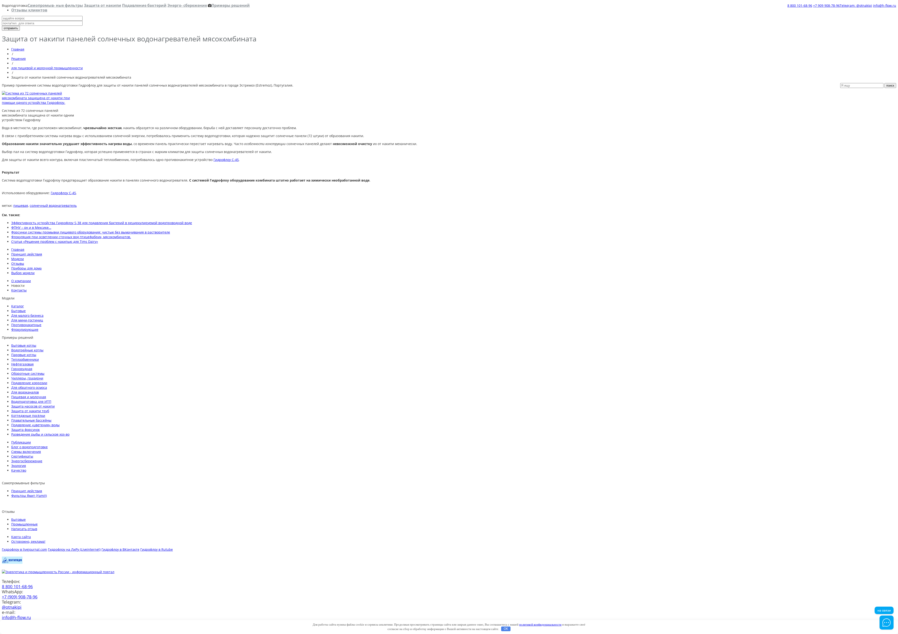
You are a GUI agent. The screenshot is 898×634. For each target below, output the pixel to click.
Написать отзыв (24, 529)
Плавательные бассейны (31, 420)
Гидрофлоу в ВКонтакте (120, 549)
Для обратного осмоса (29, 387)
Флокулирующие (24, 329)
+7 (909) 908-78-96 (19, 597)
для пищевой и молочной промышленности (47, 68)
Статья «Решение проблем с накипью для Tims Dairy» (54, 241)
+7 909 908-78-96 (826, 5)
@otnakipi (12, 607)
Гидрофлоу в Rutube (156, 549)
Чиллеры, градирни (27, 378)
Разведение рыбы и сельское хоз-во (40, 434)
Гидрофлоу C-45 (226, 159)
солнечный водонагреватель (53, 205)
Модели (17, 259)
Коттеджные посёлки (28, 415)
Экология (18, 465)
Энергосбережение (26, 461)
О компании (21, 281)
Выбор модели (23, 273)
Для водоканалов (25, 392)
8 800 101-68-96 (799, 5)
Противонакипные (26, 325)
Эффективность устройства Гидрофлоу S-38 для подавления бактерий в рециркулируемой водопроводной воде (101, 223)
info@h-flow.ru (884, 5)
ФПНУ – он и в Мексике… (31, 227)
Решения (18, 58)
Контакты (19, 290)
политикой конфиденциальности (540, 624)
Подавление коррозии (29, 383)
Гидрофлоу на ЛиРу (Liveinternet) (74, 549)
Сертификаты (22, 456)
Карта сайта (21, 537)
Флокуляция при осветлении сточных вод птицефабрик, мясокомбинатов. (71, 237)
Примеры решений (230, 5)
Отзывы (17, 263)
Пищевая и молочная (28, 397)
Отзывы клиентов (29, 10)
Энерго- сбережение (187, 5)
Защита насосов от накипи (33, 406)
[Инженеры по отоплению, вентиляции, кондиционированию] (12, 562)
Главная (17, 49)
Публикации (21, 442)
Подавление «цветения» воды (35, 425)
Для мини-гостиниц (27, 320)
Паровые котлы (23, 355)
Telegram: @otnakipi (856, 5)
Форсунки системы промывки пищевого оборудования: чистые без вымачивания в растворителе (90, 232)
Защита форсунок (25, 429)
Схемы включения (26, 451)
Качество (18, 470)
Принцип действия (26, 254)
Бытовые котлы (23, 345)
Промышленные (24, 524)
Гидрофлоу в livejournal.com (24, 549)
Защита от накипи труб (30, 411)
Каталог (17, 306)
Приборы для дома (26, 268)
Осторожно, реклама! (28, 541)
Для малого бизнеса (27, 315)
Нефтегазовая (22, 364)
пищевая (20, 205)
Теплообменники (25, 359)
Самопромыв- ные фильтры (55, 5)
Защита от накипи (102, 5)
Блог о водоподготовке (29, 447)
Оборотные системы (27, 373)
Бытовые (18, 311)
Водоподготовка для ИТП (31, 401)
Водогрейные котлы (27, 350)
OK (506, 628)
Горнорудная (21, 369)
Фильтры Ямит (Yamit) (29, 495)
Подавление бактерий (144, 5)
